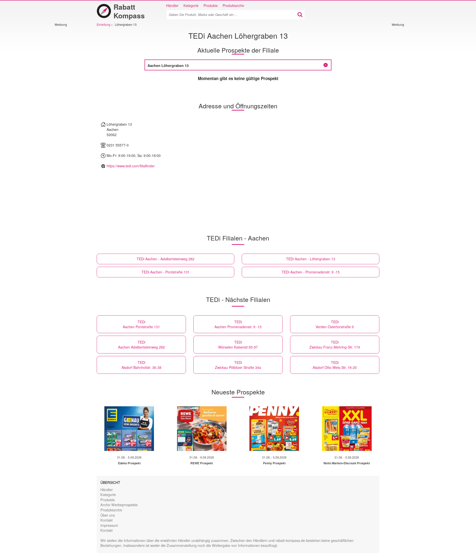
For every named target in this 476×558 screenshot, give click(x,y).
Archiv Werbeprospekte (119, 504)
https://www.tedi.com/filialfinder (131, 165)
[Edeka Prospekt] (129, 428)
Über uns (107, 515)
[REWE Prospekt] (202, 428)
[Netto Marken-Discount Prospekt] (347, 428)
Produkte (211, 5)
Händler (172, 5)
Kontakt (106, 520)
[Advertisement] (69, 101)
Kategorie (191, 5)
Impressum (109, 525)
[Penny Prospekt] (274, 428)
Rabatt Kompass (129, 11)
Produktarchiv (233, 5)
